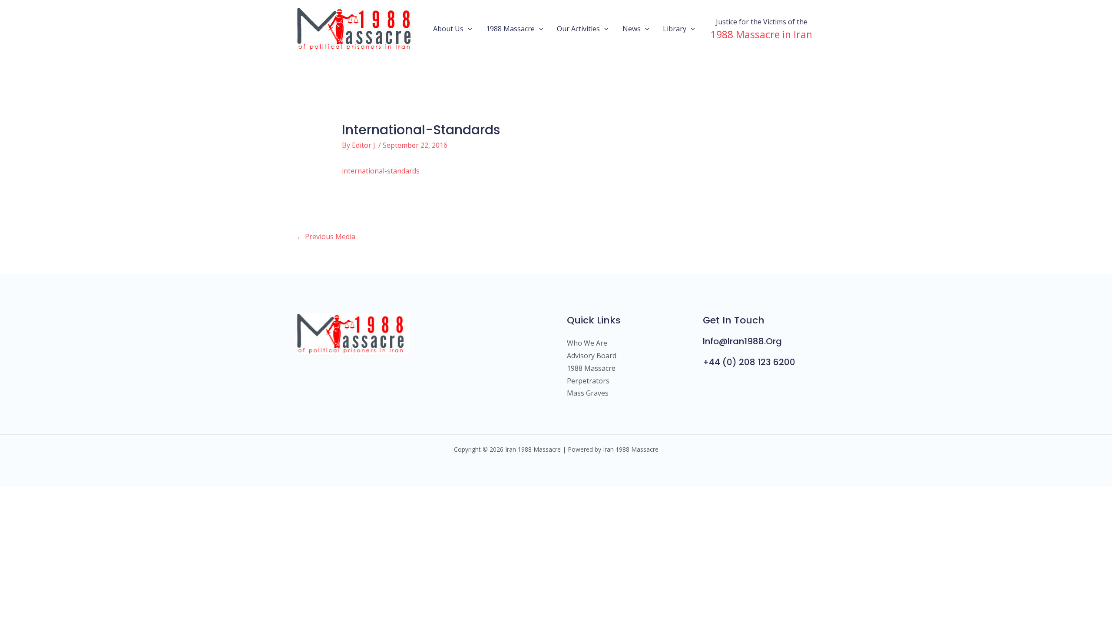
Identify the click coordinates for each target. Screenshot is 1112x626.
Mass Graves (588, 393)
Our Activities (578, 28)
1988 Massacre (510, 28)
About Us (448, 28)
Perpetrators (588, 381)
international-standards (381, 171)
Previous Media (325, 236)
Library (674, 28)
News (631, 28)
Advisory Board (591, 355)
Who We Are (587, 343)
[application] (467, 28)
